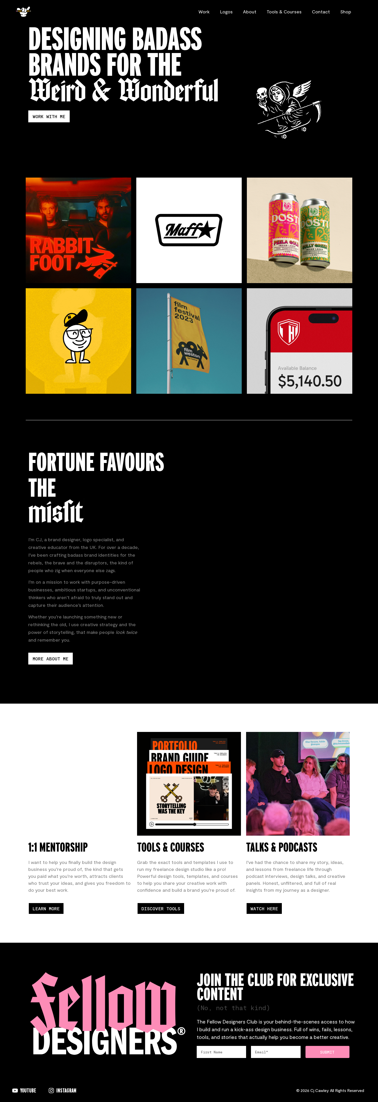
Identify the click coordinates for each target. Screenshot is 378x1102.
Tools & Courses (284, 11)
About (249, 11)
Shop (345, 11)
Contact (321, 11)
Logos (226, 11)
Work (204, 11)
